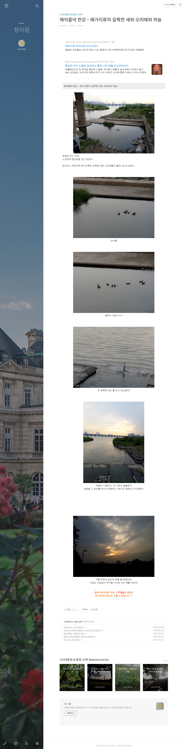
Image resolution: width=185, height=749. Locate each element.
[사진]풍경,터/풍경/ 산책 (71, 14)
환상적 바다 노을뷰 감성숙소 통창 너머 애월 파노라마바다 (96, 65)
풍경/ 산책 (77, 622)
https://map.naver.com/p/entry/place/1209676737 (87, 61)
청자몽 (22, 30)
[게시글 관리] (76, 610)
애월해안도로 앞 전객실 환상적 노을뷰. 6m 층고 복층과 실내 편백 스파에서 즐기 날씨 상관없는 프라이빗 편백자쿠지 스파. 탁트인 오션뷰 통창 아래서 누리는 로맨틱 (105, 71)
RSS (27, 743)
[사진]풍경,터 (68, 622)
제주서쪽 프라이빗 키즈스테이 (81, 45)
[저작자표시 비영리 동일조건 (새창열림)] (94, 609)
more (166, 660)
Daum (113, 746)
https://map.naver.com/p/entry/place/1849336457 (87, 42)
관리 (38, 743)
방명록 (16, 743)
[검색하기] (37, 5)
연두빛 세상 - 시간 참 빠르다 (73, 627)
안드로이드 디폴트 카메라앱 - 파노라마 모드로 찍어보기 (82, 630)
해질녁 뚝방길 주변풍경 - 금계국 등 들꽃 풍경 (79, 637)
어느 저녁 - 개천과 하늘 (71, 640)
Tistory (129, 746)
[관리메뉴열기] (180, 5)
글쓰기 (5, 743)
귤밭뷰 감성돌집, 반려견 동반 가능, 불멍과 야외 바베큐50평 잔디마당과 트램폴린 (104, 49)
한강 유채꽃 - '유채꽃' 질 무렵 (74, 633)
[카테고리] (6, 6)
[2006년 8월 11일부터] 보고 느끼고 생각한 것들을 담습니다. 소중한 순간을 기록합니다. (98, 707)
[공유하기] (72, 610)
